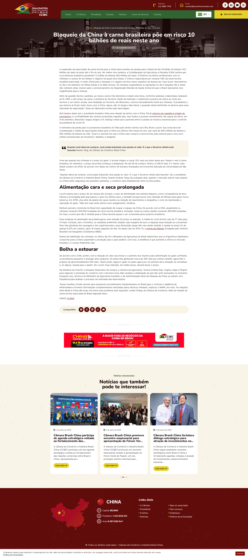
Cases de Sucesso (140, 14)
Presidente (96, 14)
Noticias (123, 14)
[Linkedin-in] (231, 5)
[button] (81, 309)
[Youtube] (237, 5)
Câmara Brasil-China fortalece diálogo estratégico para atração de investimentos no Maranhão (173, 439)
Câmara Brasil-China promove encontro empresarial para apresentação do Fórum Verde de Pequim (124, 439)
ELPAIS (70, 298)
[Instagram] (243, 5)
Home (68, 14)
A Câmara (81, 14)
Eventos (110, 14)
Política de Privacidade (13, 555)
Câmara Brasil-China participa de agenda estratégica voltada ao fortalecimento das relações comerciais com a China (74, 441)
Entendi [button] (240, 553)
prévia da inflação (155, 228)
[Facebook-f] (225, 5)
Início (90, 28)
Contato (157, 14)
